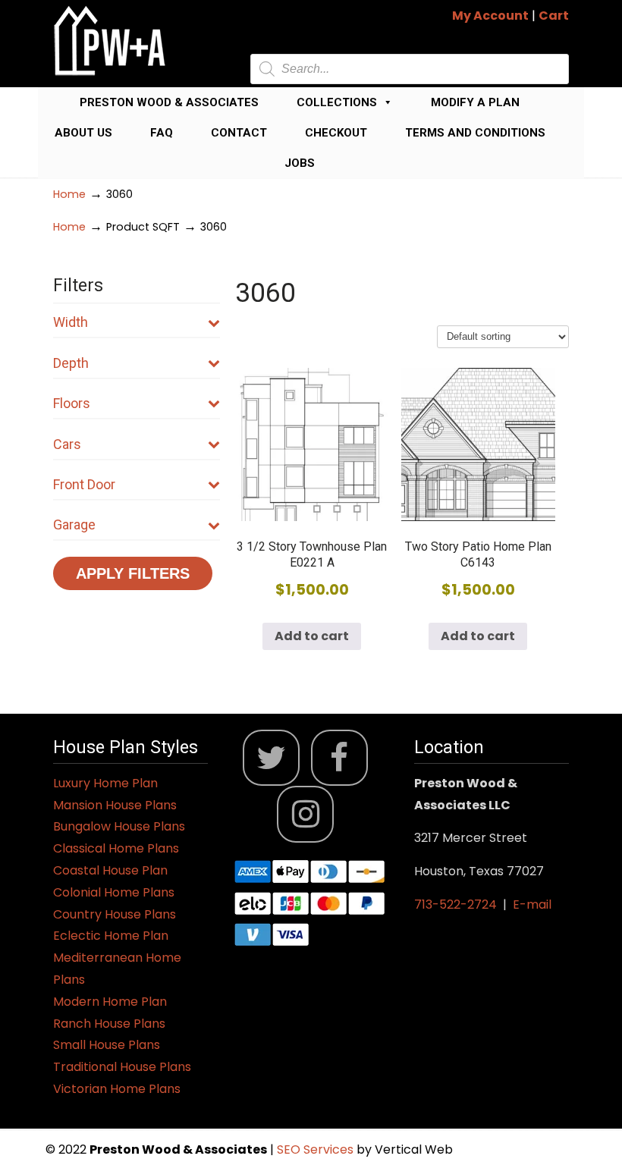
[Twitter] (271, 758)
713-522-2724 (455, 904)
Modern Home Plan (110, 1001)
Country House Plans (114, 914)
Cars (67, 444)
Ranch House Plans (109, 1023)
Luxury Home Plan (105, 783)
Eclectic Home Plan (110, 935)
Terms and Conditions (475, 133)
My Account (490, 15)
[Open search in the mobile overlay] (409, 69)
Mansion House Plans (115, 805)
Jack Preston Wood (110, 41)
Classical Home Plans (116, 848)
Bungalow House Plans (119, 826)
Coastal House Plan (110, 870)
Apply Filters (133, 573)
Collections (337, 102)
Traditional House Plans (122, 1067)
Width (70, 322)
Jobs (299, 163)
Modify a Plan (475, 102)
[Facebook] (339, 758)
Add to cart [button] (312, 636)
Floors (71, 403)
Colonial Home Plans (113, 892)
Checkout (336, 133)
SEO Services (317, 1149)
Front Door (84, 484)
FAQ (161, 133)
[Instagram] (305, 814)
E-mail (532, 904)
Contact (239, 133)
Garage (74, 524)
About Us (83, 133)
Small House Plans (106, 1045)
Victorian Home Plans (117, 1089)
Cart (554, 15)
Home (69, 194)
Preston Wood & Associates (169, 102)
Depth (71, 363)
